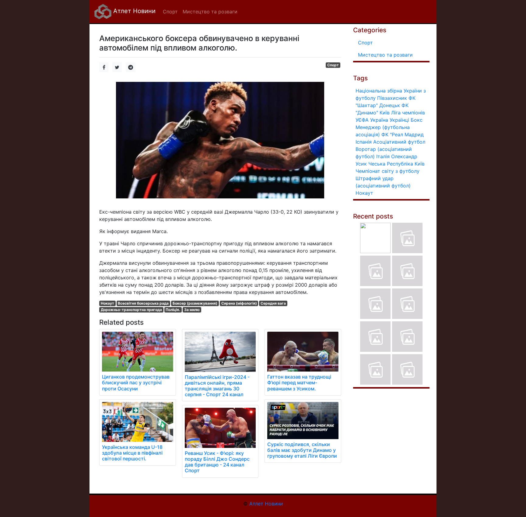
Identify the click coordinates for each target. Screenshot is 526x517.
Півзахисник (392, 98)
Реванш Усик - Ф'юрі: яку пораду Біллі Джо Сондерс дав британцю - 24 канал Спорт (217, 462)
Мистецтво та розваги (385, 55)
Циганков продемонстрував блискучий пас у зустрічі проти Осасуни (136, 382)
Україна (379, 120)
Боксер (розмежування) (195, 303)
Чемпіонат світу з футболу (387, 171)
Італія (383, 156)
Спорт (333, 65)
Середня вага (273, 303)
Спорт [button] (170, 12)
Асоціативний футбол (399, 142)
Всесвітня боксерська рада (143, 303)
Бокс (417, 120)
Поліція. (173, 309)
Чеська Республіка (390, 164)
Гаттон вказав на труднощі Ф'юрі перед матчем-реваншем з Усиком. (299, 382)
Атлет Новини (133, 11)
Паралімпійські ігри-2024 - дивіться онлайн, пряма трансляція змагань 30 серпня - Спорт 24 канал (217, 386)
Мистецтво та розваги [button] (210, 12)
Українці (399, 120)
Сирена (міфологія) (239, 303)
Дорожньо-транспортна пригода (131, 309)
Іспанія (364, 142)
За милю (192, 309)
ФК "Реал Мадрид (402, 134)
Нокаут (107, 303)
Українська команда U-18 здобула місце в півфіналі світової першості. (132, 453)
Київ (420, 164)
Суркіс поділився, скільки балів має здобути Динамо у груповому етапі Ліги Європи (302, 450)
